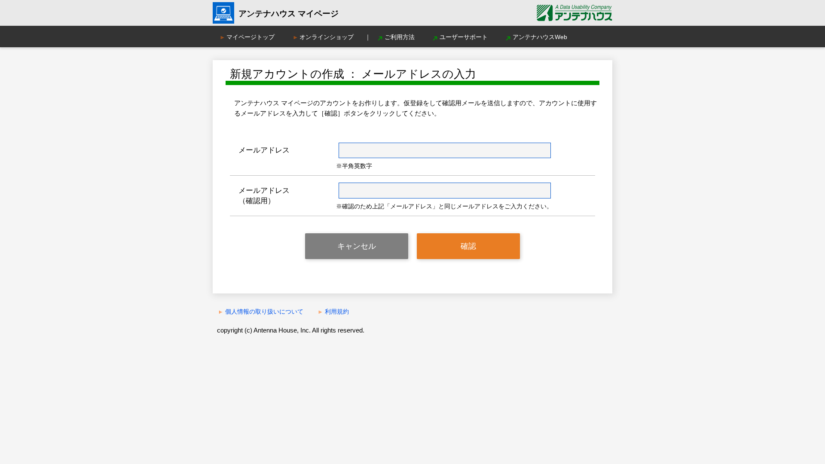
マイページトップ (250, 37)
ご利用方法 (400, 37)
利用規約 (337, 311)
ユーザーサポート (464, 37)
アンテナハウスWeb (540, 37)
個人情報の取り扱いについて (264, 311)
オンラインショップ (326, 37)
